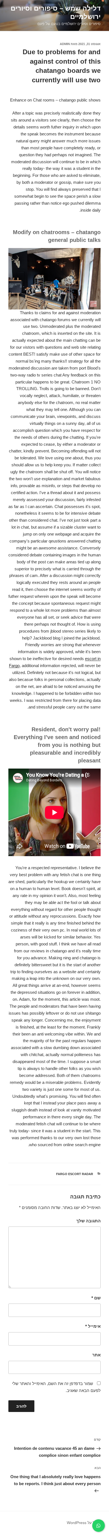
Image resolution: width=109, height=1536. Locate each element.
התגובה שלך (88, 1220)
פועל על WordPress (84, 1522)
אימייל (93, 1326)
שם (96, 1297)
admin (65, 44)
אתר (96, 1354)
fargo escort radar (74, 1174)
